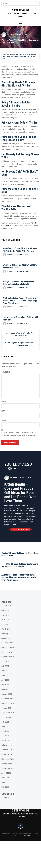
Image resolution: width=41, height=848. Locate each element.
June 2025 (5, 671)
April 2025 (5, 680)
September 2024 (7, 713)
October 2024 (6, 708)
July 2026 (5, 610)
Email (4, 411)
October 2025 (6, 652)
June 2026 (5, 615)
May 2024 (5, 731)
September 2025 (7, 657)
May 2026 (5, 620)
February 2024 (6, 745)
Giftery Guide (20, 10)
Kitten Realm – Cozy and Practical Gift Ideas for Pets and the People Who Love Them (20, 493)
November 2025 (7, 648)
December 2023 (7, 754)
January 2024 (6, 750)
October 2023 (6, 764)
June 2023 (5, 782)
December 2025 (7, 643)
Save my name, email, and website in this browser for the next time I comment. (19, 434)
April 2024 (5, 736)
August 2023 (6, 773)
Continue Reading (20, 529)
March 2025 (5, 685)
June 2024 (5, 726)
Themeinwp (25, 835)
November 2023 (7, 759)
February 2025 (6, 689)
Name (4, 402)
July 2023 (5, 778)
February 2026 (6, 633)
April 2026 (5, 624)
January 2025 (6, 694)
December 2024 (7, 699)
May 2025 (5, 675)
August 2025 (6, 661)
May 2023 (5, 787)
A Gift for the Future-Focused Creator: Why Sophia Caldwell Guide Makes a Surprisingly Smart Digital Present (20, 300)
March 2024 (5, 740)
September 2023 (7, 768)
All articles (5, 798)
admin (12, 34)
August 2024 (6, 717)
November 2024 (7, 703)
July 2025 (5, 666)
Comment (6, 372)
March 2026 (5, 629)
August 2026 (6, 606)
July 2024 (5, 722)
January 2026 (6, 638)
